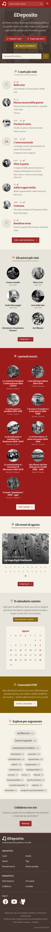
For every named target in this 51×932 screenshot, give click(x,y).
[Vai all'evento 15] (23, 571)
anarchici (34, 754)
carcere (13, 775)
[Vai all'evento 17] (32, 571)
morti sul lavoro (35, 780)
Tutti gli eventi (24, 584)
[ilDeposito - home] (4, 4)
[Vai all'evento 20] (45, 571)
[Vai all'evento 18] (36, 571)
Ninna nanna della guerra (28, 102)
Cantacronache (31, 174)
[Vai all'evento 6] (27, 567)
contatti (35, 922)
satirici (16, 764)
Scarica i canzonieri (24, 703)
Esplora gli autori (37, 38)
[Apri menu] (47, 4)
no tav (26, 775)
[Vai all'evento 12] (10, 571)
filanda (38, 775)
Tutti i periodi (24, 507)
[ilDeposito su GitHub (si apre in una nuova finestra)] (23, 902)
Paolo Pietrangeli (20, 213)
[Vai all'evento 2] (10, 567)
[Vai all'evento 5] (23, 567)
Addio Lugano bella (25, 187)
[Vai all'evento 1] (6, 567)
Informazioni (8, 881)
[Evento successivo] (45, 549)
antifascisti (25, 733)
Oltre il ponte (21, 164)
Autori (5, 861)
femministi (17, 754)
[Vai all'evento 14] (19, 571)
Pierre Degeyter (29, 153)
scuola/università (18, 785)
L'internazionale (23, 142)
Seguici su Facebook (28, 47)
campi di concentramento (33, 790)
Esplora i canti (15, 38)
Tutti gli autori (24, 339)
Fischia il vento (22, 124)
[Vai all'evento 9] (40, 567)
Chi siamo (30, 881)
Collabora (6, 886)
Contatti (29, 886)
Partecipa (25, 823)
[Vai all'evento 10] (45, 567)
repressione (35, 759)
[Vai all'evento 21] (25, 576)
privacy (27, 922)
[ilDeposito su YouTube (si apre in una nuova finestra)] (14, 902)
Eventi (28, 855)
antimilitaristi (16, 759)
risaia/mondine (15, 780)
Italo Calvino (19, 174)
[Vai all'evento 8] (36, 567)
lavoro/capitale (25, 740)
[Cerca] (41, 4)
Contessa (19, 205)
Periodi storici (8, 866)
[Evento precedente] (5, 549)
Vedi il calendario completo (24, 619)
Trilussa (17, 113)
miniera (37, 785)
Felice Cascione (20, 131)
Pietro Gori (18, 194)
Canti (4, 855)
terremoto (11, 790)
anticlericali (15, 770)
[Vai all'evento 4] (19, 567)
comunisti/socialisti (25, 747)
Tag (27, 861)
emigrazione (32, 764)
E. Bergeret (18, 153)
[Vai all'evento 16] (27, 571)
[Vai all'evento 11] (6, 571)
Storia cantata (32, 866)
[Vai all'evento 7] (32, 567)
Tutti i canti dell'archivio (24, 240)
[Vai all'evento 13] (14, 571)
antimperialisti (34, 770)
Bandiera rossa (22, 223)
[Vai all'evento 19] (40, 571)
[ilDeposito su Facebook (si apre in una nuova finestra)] (5, 902)
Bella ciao (19, 85)
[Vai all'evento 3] (14, 567)
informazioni (18, 922)
